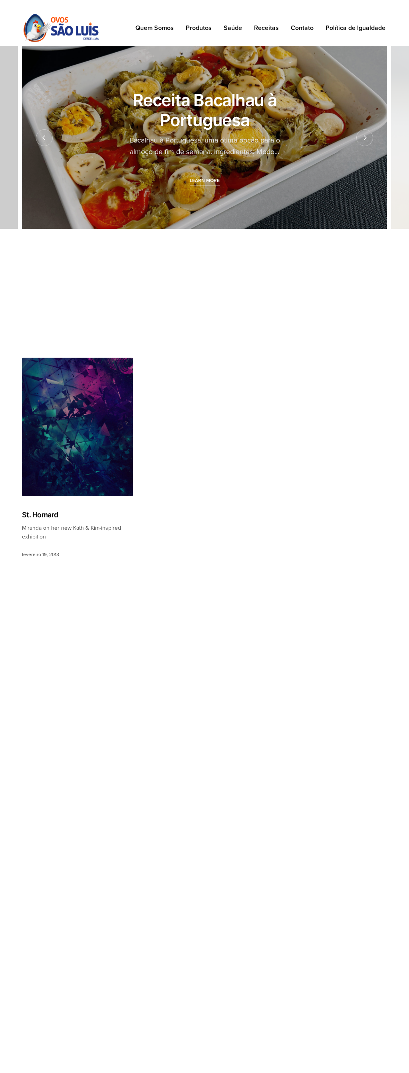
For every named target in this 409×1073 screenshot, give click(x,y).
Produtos (199, 28)
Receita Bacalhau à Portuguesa (204, 110)
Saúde (233, 28)
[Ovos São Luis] (61, 28)
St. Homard (40, 515)
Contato (302, 28)
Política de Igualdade (355, 28)
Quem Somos (154, 28)
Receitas (266, 28)
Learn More (205, 180)
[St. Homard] (77, 427)
